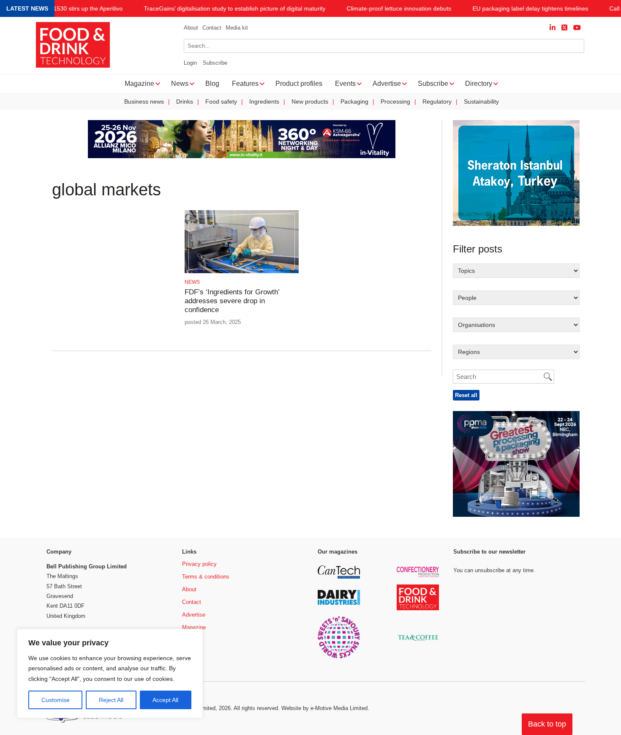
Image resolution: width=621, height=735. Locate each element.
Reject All (111, 700)
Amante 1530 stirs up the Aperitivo (77, 8)
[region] (110, 674)
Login (190, 63)
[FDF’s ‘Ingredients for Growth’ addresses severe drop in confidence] (241, 271)
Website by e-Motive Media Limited (324, 708)
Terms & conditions (205, 576)
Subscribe (215, 63)
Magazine (194, 627)
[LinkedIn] (553, 27)
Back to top (547, 724)
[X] (564, 27)
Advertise (193, 615)
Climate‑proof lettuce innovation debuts (398, 8)
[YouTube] (577, 27)
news (192, 282)
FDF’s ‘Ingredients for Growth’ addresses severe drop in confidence (232, 301)
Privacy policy (199, 564)
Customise (55, 700)
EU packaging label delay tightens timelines (530, 8)
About (191, 28)
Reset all (466, 395)
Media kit (237, 28)
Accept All (165, 700)
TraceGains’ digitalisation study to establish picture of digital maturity (234, 8)
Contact (211, 28)
